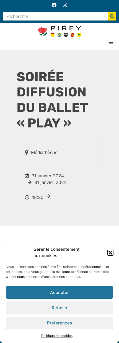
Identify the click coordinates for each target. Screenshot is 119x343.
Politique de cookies (57, 336)
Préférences (59, 323)
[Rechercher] (112, 16)
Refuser (60, 307)
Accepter (59, 292)
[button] (110, 252)
